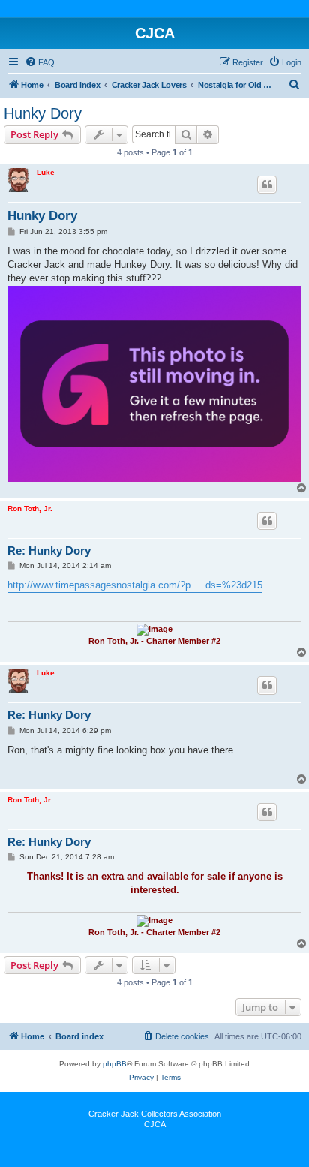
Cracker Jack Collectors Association (154, 1113)
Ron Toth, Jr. (30, 508)
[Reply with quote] (267, 185)
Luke (46, 172)
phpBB (115, 1064)
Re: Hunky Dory (49, 550)
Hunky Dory (43, 113)
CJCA (155, 1124)
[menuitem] (40, 62)
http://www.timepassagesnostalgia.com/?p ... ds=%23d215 (135, 585)
